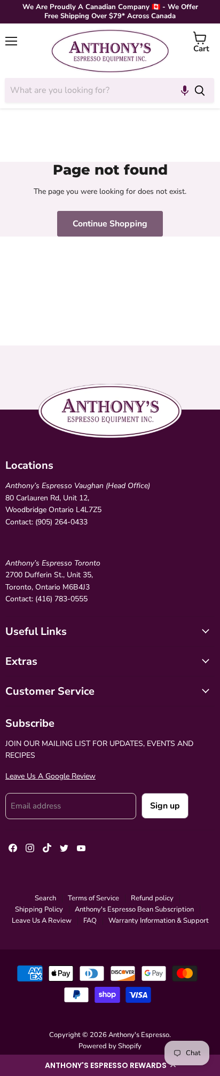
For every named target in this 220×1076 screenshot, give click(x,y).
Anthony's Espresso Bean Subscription (134, 909)
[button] (110, 1065)
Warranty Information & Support (158, 920)
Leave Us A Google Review (50, 776)
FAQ (90, 920)
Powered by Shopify (110, 1046)
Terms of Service (93, 898)
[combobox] (95, 90)
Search (45, 898)
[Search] (199, 90)
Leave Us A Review (42, 920)
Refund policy (152, 898)
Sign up (165, 806)
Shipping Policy (39, 909)
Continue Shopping (110, 224)
